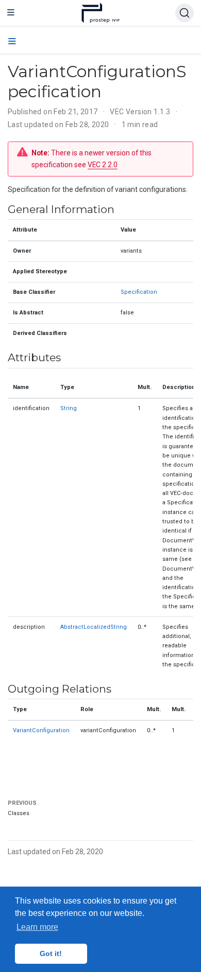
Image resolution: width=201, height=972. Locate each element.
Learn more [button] (37, 927)
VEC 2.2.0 (103, 165)
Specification (139, 292)
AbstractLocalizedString (93, 627)
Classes (18, 813)
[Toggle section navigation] (12, 42)
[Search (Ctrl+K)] (184, 13)
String (68, 408)
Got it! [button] (51, 953)
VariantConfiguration (41, 730)
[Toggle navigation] (10, 13)
